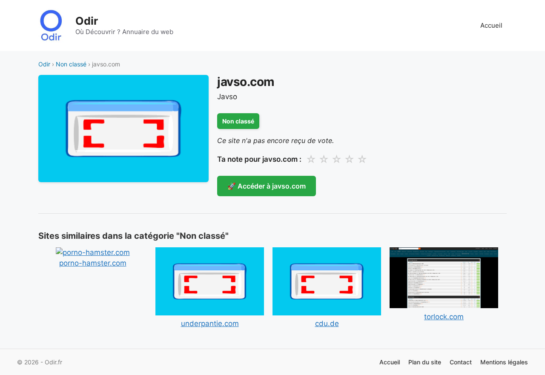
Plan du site (424, 362)
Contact (461, 362)
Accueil (491, 25)
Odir (86, 20)
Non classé (71, 64)
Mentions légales (504, 362)
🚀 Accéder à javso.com (266, 186)
